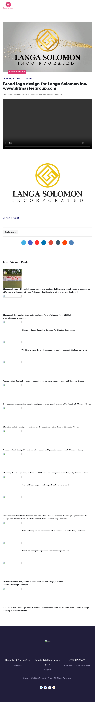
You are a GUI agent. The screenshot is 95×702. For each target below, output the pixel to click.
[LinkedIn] (43, 242)
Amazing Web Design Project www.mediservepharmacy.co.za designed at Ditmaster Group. (43, 381)
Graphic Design (17, 72)
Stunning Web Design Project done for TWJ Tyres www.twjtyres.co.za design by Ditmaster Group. (46, 473)
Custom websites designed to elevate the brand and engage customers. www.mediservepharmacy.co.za (35, 583)
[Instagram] (53, 687)
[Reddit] (64, 242)
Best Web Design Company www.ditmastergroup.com (45, 551)
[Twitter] (23, 242)
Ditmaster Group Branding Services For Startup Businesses (48, 330)
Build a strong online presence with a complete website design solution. (54, 531)
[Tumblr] (58, 242)
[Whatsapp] (49, 687)
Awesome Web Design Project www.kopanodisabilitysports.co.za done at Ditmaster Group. (43, 450)
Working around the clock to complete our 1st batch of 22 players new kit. (54, 350)
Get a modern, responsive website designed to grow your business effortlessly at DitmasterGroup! (47, 404)
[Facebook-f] (45, 687)
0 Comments (28, 78)
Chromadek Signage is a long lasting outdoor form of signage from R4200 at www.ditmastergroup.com (37, 316)
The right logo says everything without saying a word (45, 485)
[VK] (71, 242)
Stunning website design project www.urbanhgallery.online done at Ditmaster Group (41, 427)
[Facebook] (30, 242)
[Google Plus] (50, 242)
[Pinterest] (37, 242)
